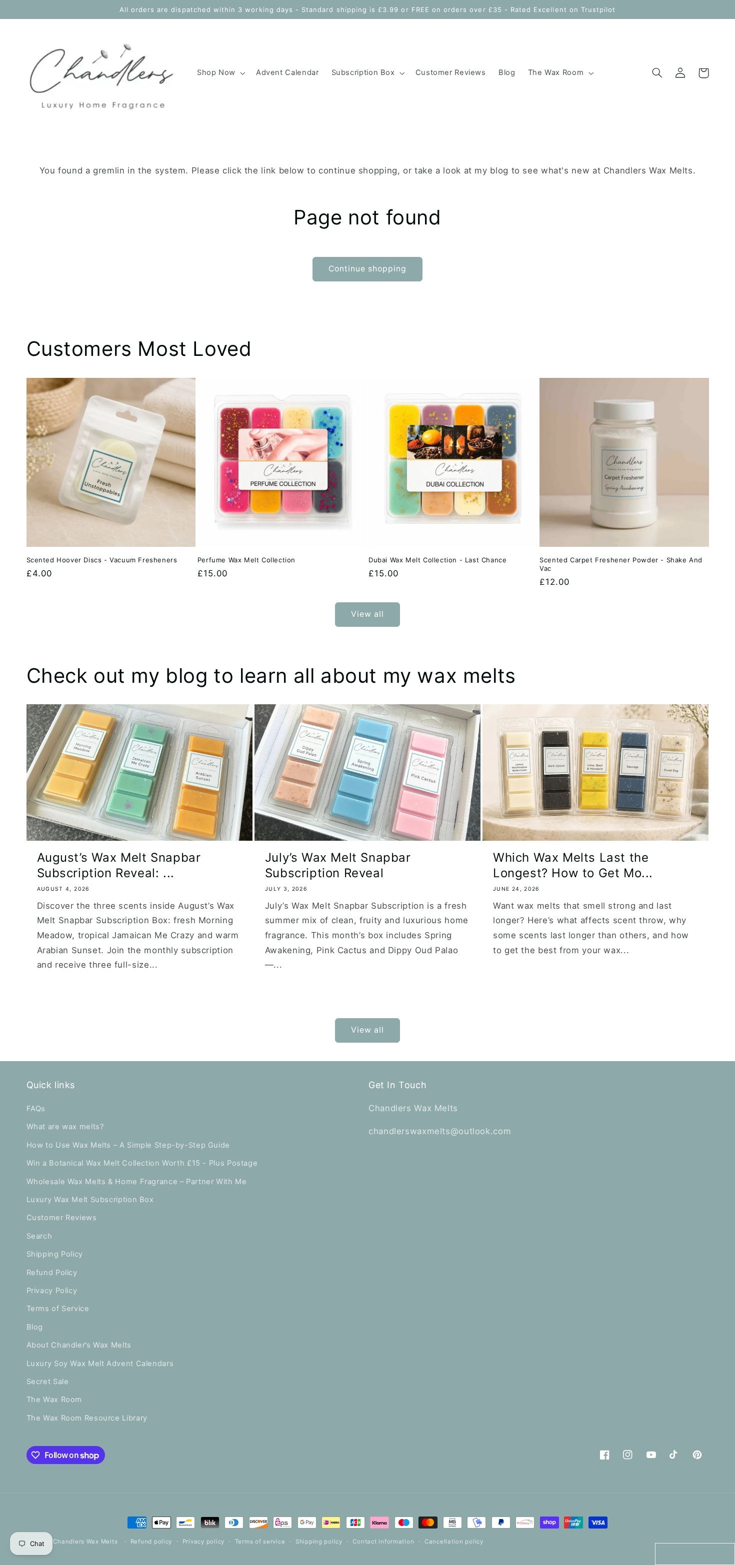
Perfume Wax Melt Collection (247, 560)
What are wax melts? (65, 1126)
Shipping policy (319, 1541)
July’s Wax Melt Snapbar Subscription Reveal (338, 865)
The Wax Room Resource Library (87, 1418)
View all (367, 614)
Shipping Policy (54, 1254)
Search (39, 1236)
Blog (35, 1327)
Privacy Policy (52, 1290)
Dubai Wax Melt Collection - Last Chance (437, 560)
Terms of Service (58, 1308)
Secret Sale (47, 1381)
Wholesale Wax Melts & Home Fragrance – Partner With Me (136, 1181)
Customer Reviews (61, 1217)
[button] (220, 73)
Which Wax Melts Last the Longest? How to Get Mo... (573, 865)
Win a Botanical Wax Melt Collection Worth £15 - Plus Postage (142, 1163)
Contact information (383, 1541)
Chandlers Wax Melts (85, 1541)
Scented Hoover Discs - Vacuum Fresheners (102, 560)
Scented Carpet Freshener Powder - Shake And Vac (621, 564)
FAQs (36, 1108)
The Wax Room (54, 1399)
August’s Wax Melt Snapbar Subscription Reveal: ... (119, 865)
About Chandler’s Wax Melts (79, 1345)
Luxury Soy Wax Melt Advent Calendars (100, 1363)
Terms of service (260, 1541)
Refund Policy (52, 1272)
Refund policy (151, 1541)
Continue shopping (367, 268)
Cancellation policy (454, 1541)
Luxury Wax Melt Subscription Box (90, 1199)
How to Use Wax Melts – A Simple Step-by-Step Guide (128, 1145)
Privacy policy (203, 1541)
